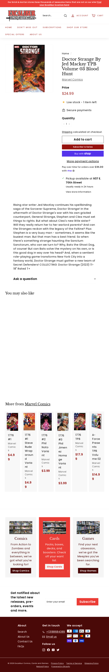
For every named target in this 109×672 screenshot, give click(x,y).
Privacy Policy (57, 663)
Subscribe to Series (83, 147)
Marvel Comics (72, 79)
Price (65, 87)
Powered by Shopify (60, 666)
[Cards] (54, 527)
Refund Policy (42, 666)
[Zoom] (29, 68)
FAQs (21, 646)
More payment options (83, 161)
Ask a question (25, 279)
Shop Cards (54, 566)
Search (22, 632)
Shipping (67, 132)
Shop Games (88, 570)
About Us (36, 34)
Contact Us (25, 641)
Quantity (68, 118)
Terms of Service (74, 663)
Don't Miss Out (27, 27)
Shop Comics (20, 570)
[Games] (88, 527)
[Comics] (20, 527)
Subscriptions (52, 27)
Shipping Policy (92, 663)
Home (8, 27)
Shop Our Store (77, 27)
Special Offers (14, 34)
